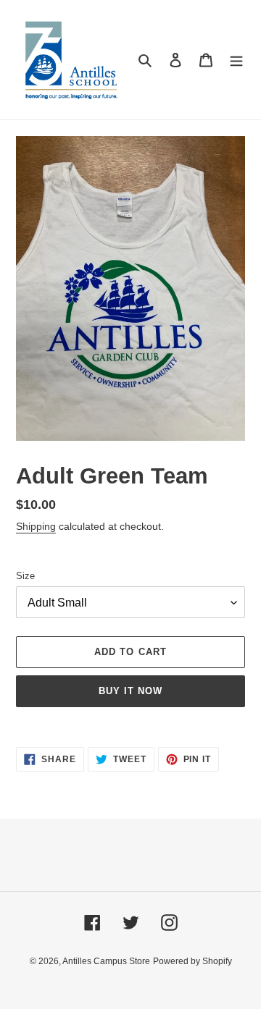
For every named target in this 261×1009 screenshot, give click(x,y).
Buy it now (130, 690)
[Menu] (236, 59)
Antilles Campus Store (106, 961)
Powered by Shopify (192, 961)
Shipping (36, 526)
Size (25, 575)
